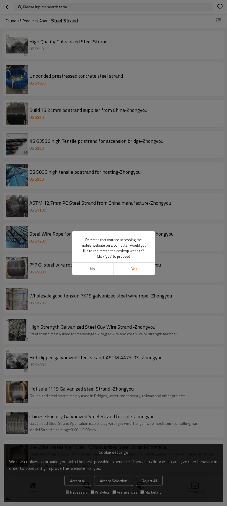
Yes (134, 269)
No (92, 269)
